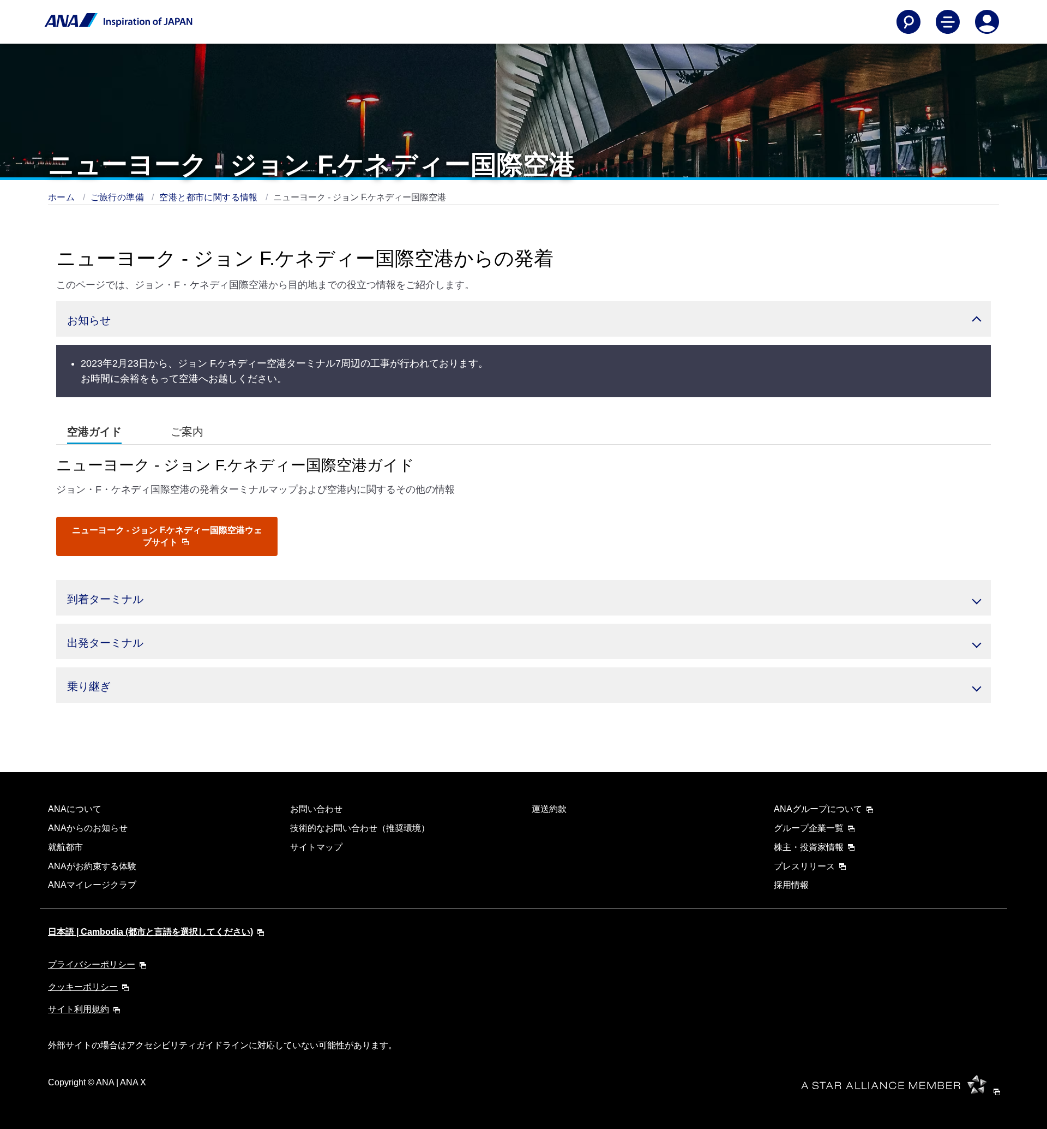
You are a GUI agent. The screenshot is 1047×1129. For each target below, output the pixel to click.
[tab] (94, 432)
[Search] (908, 22)
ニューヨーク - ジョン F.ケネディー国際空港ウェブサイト (167, 536)
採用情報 (791, 884)
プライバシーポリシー (91, 964)
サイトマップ (316, 847)
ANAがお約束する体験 (92, 866)
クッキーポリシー (83, 986)
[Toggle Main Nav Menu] (948, 22)
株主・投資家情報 (809, 847)
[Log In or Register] (987, 22)
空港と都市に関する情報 (209, 197)
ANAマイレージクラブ (92, 884)
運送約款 (549, 809)
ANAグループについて (818, 809)
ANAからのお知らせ (88, 828)
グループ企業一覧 (809, 828)
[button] (523, 319)
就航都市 (65, 847)
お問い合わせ (316, 809)
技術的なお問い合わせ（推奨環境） (360, 828)
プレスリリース (804, 866)
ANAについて (74, 809)
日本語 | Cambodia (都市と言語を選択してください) (150, 931)
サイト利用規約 (78, 1009)
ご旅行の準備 (119, 197)
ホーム (62, 197)
